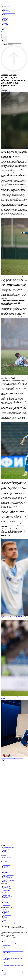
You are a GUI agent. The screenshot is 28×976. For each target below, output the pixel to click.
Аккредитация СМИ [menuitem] (8, 875)
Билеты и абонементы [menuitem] (8, 847)
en (4, 28)
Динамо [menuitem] (5, 863)
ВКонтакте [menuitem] (6, 911)
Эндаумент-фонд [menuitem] (7, 877)
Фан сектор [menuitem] (6, 881)
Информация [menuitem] (6, 890)
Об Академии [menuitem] (6, 895)
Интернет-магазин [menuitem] (7, 857)
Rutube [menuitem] (5, 918)
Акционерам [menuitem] (6, 878)
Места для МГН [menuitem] (7, 888)
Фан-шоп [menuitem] (5, 858)
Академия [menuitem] (5, 867)
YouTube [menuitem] (5, 909)
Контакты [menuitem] (5, 873)
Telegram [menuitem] (5, 912)
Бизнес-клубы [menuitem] (6, 848)
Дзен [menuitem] (4, 916)
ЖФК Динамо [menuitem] (6, 865)
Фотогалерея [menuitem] (6, 905)
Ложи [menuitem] (4, 850)
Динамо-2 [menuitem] (5, 866)
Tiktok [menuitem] (4, 913)
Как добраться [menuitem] (6, 886)
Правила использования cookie (8, 923)
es (3, 29)
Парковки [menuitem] (5, 851)
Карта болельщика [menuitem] (7, 852)
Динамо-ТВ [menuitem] (6, 903)
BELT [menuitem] (4, 920)
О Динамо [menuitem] (5, 872)
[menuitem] (15, 6)
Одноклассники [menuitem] (7, 915)
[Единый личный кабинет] (2, 35)
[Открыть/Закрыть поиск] (4, 37)
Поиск (5, 44)
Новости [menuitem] (5, 902)
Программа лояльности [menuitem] (9, 880)
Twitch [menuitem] (5, 917)
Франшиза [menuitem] (6, 876)
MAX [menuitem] (4, 921)
